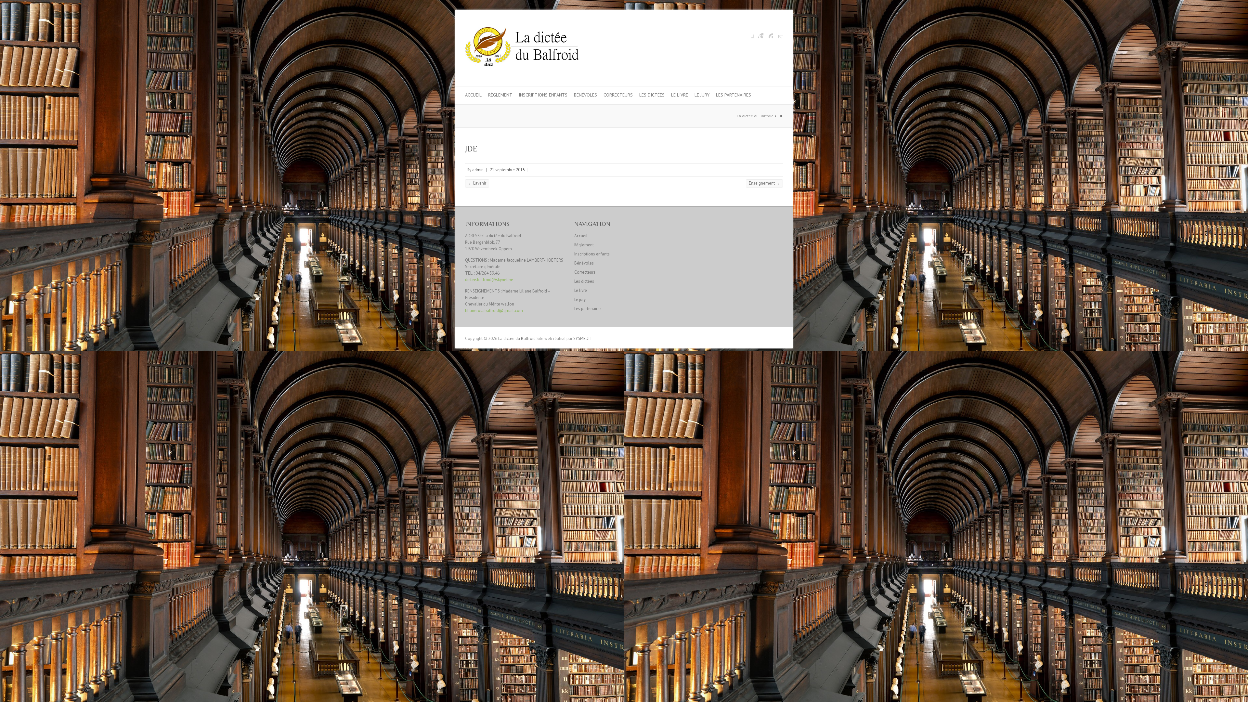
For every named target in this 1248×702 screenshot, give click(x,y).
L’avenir (477, 183)
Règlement (500, 95)
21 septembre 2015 (507, 170)
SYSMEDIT (582, 338)
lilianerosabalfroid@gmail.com (494, 310)
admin (478, 170)
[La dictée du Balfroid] (522, 48)
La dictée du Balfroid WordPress (758, 33)
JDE (471, 148)
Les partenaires (733, 95)
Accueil (473, 95)
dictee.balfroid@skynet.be (489, 279)
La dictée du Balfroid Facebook (749, 33)
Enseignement (764, 183)
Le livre (679, 95)
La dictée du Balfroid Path (768, 33)
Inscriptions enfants (543, 95)
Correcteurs (618, 95)
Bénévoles (585, 95)
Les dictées (652, 95)
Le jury (702, 95)
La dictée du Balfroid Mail (778, 33)
